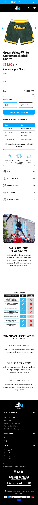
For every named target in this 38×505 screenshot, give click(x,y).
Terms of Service (10, 459)
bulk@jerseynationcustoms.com (14, 466)
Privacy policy (9, 450)
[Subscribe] (29, 483)
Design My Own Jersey (12, 423)
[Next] (35, 27)
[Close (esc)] (19, 31)
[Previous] (3, 27)
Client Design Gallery (11, 429)
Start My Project (9, 417)
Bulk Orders (8, 420)
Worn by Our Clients (11, 426)
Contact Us (8, 438)
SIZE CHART (29, 91)
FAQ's (6, 441)
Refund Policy (9, 453)
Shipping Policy (9, 456)
